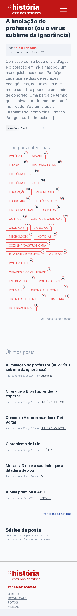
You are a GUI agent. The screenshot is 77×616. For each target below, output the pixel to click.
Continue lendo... (19, 128)
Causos (57, 253)
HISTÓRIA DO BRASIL (26, 182)
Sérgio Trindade (25, 48)
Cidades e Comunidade (29, 271)
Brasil (39, 155)
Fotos (13, 602)
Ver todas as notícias (57, 514)
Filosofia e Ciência (26, 253)
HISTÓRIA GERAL (23, 209)
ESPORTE (17, 164)
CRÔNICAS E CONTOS (48, 289)
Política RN (20, 262)
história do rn (23, 173)
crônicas (18, 227)
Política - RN (51, 280)
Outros (17, 218)
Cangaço (43, 227)
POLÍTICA (17, 155)
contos (51, 209)
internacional (23, 307)
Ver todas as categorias (55, 319)
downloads (17, 598)
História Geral (48, 200)
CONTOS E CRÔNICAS (48, 218)
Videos (13, 607)
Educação (18, 191)
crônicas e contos (26, 298)
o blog (13, 594)
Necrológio (20, 236)
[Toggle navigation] (63, 8)
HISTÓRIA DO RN (46, 164)
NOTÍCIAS (46, 236)
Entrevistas (21, 280)
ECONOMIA (18, 200)
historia (58, 298)
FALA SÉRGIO (46, 191)
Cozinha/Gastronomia (29, 244)
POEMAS (17, 289)
